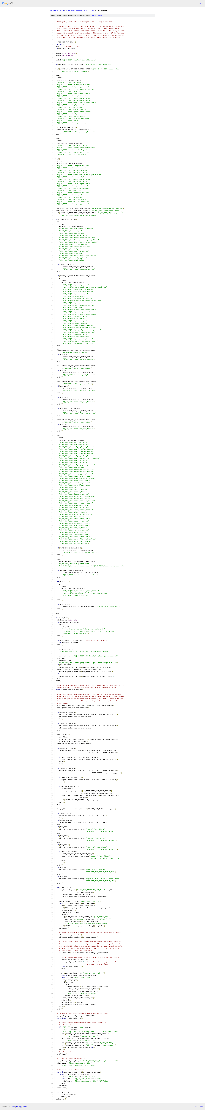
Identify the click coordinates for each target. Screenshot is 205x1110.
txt (196, 1107)
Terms (24, 1107)
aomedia (54, 10)
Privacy (18, 1107)
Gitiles (13, 1107)
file (94, 16)
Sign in (200, 3)
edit (100, 16)
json (201, 1107)
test (93, 10)
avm (62, 10)
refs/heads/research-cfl (76, 10)
